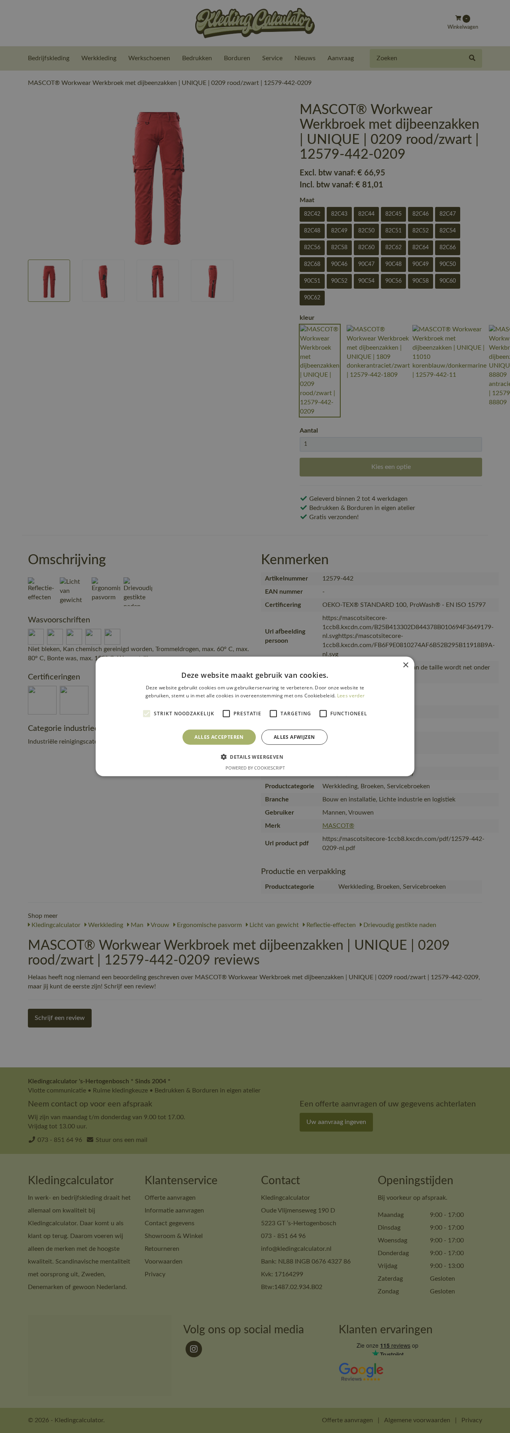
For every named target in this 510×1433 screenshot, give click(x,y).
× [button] (405, 665)
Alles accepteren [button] (218, 737)
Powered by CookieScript (255, 768)
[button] (255, 757)
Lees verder (351, 695)
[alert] (255, 716)
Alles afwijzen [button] (294, 737)
